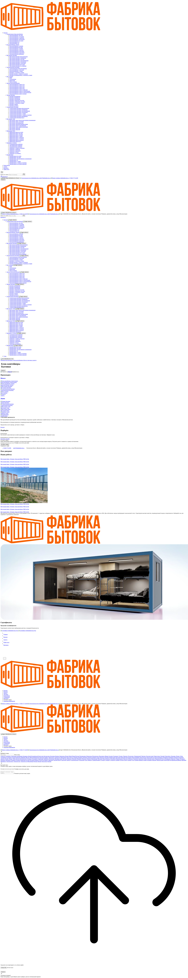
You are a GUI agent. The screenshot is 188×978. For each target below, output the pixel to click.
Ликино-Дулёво (5, 758)
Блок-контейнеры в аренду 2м (16, 273)
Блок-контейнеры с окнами (16, 233)
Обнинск (130, 758)
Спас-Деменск (88, 760)
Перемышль (168, 758)
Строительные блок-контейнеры (14, 221)
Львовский (41, 758)
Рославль (32, 760)
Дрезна (177, 756)
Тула (133, 760)
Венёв (70, 756)
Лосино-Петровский (21, 758)
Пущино (18, 760)
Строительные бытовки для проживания (19, 300)
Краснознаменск (159, 757)
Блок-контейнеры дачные (12, 232)
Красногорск (143, 757)
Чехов (165, 760)
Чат (12, 358)
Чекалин (154, 760)
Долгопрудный (149, 756)
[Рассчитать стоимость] (4, 658)
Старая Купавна (96, 760)
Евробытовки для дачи (15, 348)
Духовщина (3, 757)
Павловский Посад (159, 758)
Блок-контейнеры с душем (16, 259)
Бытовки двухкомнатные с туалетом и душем (20, 263)
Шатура (169, 760)
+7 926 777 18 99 (6, 448)
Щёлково (184, 760)
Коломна (107, 757)
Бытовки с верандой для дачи (16, 289)
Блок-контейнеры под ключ (16, 228)
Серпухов (63, 760)
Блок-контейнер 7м (14, 231)
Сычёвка (117, 760)
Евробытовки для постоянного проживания (20, 349)
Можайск (79, 758)
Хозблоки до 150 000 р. (15, 344)
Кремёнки (165, 757)
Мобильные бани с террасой (16, 327)
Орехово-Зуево (151, 758)
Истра (68, 757)
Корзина (6, 738)
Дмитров (143, 756)
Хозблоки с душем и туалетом (16, 338)
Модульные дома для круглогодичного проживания (22, 310)
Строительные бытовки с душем (17, 303)
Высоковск (102, 756)
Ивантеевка (63, 757)
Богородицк (47, 756)
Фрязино (141, 760)
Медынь (65, 758)
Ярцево (39, 761)
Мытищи (100, 758)
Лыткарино (35, 758)
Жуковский (36, 757)
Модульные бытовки (11, 243)
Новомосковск (119, 758)
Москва (89, 758)
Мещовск (69, 758)
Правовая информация (9, 747)
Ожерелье (140, 758)
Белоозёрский (34, 756)
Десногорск (131, 756)
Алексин (3, 756)
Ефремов (23, 757)
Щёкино (179, 760)
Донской (162, 756)
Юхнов (35, 761)
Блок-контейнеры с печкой (16, 236)
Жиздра (27, 757)
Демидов (125, 756)
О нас (5, 356)
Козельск (102, 757)
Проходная (12, 269)
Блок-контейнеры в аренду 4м (16, 276)
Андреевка (8, 756)
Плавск (178, 758)
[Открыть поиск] (2, 172)
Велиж (67, 756)
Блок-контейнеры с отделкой (16, 224)
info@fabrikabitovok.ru (53, 214)
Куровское (181, 757)
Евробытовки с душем (15, 352)
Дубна (181, 756)
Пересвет (173, 758)
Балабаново (20, 756)
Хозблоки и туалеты (11, 333)
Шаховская (174, 760)
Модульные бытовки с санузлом (17, 251)
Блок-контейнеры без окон (16, 235)
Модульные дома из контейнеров (17, 315)
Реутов (27, 760)
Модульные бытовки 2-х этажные (17, 254)
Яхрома (49, 761)
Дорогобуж (167, 756)
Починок (3, 760)
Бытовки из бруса (13, 295)
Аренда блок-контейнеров (13, 272)
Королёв (123, 757)
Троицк (129, 760)
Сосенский (81, 760)
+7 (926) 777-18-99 (23, 214)
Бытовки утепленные (14, 288)
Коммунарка (112, 757)
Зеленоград (57, 757)
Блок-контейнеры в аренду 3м (16, 274)
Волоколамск (83, 756)
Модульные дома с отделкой (16, 311)
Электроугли (24, 761)
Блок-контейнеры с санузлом (16, 258)
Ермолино (18, 757)
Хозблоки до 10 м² (14, 342)
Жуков (31, 757)
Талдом (122, 760)
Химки (145, 760)
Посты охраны (13, 270)
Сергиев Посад (57, 760)
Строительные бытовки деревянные (18, 299)
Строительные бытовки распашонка (18, 306)
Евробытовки (9, 345)
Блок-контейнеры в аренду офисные (18, 278)
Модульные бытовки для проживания (18, 248)
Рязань (46, 760)
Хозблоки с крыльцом (14, 341)
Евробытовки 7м (13, 350)
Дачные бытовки (10, 284)
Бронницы (62, 756)
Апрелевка (13, 756)
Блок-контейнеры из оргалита (16, 240)
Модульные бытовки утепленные (17, 250)
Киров (89, 757)
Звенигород (51, 757)
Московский (94, 758)
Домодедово (157, 756)
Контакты (6, 744)
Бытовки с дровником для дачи (17, 291)
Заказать (3, 179)
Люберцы (46, 758)
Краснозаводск (150, 757)
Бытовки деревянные (14, 287)
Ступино (102, 760)
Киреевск (85, 757)
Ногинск (125, 758)
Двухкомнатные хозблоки (15, 336)
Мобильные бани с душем (15, 326)
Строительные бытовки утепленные (18, 302)
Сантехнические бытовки (12, 255)
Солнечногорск (74, 760)
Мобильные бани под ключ (16, 322)
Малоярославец (58, 758)
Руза (43, 760)
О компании (7, 743)
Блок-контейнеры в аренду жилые (18, 282)
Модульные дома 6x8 (14, 319)
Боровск (57, 756)
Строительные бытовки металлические (19, 298)
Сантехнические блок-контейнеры (18, 257)
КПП (10, 266)
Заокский (41, 757)
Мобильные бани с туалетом (16, 329)
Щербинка (3, 761)
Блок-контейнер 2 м (14, 229)
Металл (3, 378)
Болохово (52, 756)
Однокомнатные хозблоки (15, 334)
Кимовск (80, 757)
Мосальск (84, 758)
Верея (73, 756)
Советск (68, 760)
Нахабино (113, 758)
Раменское (23, 760)
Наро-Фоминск (106, 758)
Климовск (94, 757)
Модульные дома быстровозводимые (18, 314)
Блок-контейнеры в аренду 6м (16, 277)
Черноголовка (160, 760)
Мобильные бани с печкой (16, 325)
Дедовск (121, 756)
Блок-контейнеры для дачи (16, 223)
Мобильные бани (10, 321)
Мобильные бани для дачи (16, 323)
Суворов (107, 760)
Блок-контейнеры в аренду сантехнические (20, 281)
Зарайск (46, 757)
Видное (77, 756)
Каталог (6, 219)
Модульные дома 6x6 (14, 318)
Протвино (8, 760)
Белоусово (41, 756)
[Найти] (24, 174)
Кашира (76, 757)
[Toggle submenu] (12, 220)
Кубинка (176, 757)
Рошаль (36, 760)
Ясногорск (44, 761)
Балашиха (25, 756)
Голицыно (115, 756)
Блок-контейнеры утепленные (17, 227)
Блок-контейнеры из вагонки (16, 239)
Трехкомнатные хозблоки (15, 337)
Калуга (72, 757)
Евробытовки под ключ (15, 347)
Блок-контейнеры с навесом (16, 237)
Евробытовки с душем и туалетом (17, 353)
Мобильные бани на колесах (16, 330)
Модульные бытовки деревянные (17, 246)
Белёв (29, 756)
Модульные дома (10, 308)
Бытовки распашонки (14, 285)
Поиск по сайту (4, 174)
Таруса (125, 760)
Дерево (3, 398)
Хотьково (149, 760)
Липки (10, 758)
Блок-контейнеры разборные (16, 241)
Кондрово (118, 757)
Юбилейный (30, 761)
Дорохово (173, 756)
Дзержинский (137, 756)
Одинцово (135, 758)
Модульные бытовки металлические (18, 244)
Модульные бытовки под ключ (17, 252)
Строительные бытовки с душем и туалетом (20, 304)
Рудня (40, 760)
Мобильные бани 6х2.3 (15, 331)
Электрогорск (9, 761)
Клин (98, 757)
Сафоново (50, 760)
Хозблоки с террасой (14, 340)
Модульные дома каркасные (16, 312)
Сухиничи (112, 760)
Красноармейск (136, 757)
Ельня (13, 757)
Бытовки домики (13, 293)
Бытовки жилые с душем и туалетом (18, 262)
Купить (10, 371)
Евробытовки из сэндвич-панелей (18, 354)
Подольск (182, 758)
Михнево (74, 758)
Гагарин (111, 756)
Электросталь (16, 761)
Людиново (51, 758)
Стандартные (12, 268)
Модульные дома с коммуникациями (18, 316)
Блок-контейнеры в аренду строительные (19, 280)
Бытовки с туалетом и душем (16, 261)
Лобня (14, 758)
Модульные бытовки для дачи (16, 247)
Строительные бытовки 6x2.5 (16, 307)
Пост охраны (9, 265)
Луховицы (29, 758)
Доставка (6, 740)
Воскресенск (95, 756)
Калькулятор (7, 742)
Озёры (145, 758)
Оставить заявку (5, 444)
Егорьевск (9, 757)
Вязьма (106, 756)
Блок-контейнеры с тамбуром (16, 225)
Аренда (5, 739)
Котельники (129, 757)
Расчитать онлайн (5, 438)
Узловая (136, 760)
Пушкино (13, 760)
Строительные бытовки (12, 296)
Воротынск (89, 756)
